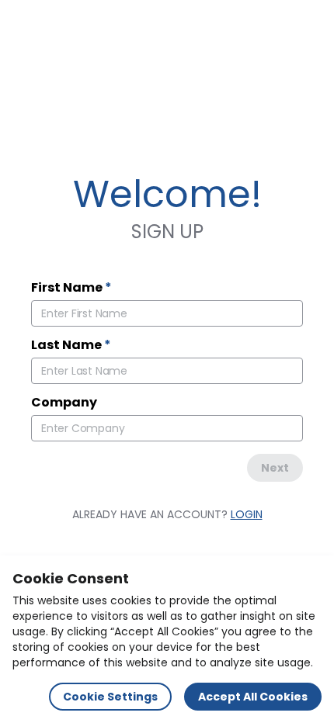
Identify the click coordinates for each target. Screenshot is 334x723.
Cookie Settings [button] (110, 696)
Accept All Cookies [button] (253, 696)
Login (247, 514)
